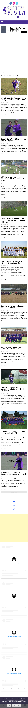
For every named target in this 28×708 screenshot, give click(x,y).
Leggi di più (16, 705)
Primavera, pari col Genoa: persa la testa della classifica (13, 432)
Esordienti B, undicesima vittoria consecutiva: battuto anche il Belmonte (14, 389)
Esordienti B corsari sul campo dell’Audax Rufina (12, 307)
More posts (14, 492)
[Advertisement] (14, 52)
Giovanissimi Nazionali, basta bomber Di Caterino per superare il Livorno (13, 220)
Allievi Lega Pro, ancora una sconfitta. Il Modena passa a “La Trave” (13, 179)
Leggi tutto (4, 114)
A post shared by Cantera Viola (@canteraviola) (14, 688)
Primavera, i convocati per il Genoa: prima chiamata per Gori (13, 473)
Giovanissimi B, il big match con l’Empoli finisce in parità (13, 262)
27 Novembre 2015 (5, 476)
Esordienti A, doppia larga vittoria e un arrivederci (11, 348)
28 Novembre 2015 (5, 393)
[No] (26, 702)
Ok (9, 705)
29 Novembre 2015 (5, 143)
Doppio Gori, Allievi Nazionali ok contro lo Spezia (13, 140)
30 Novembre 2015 (5, 102)
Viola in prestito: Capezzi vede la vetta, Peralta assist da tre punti (13, 99)
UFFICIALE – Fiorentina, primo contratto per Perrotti (17, 29)
